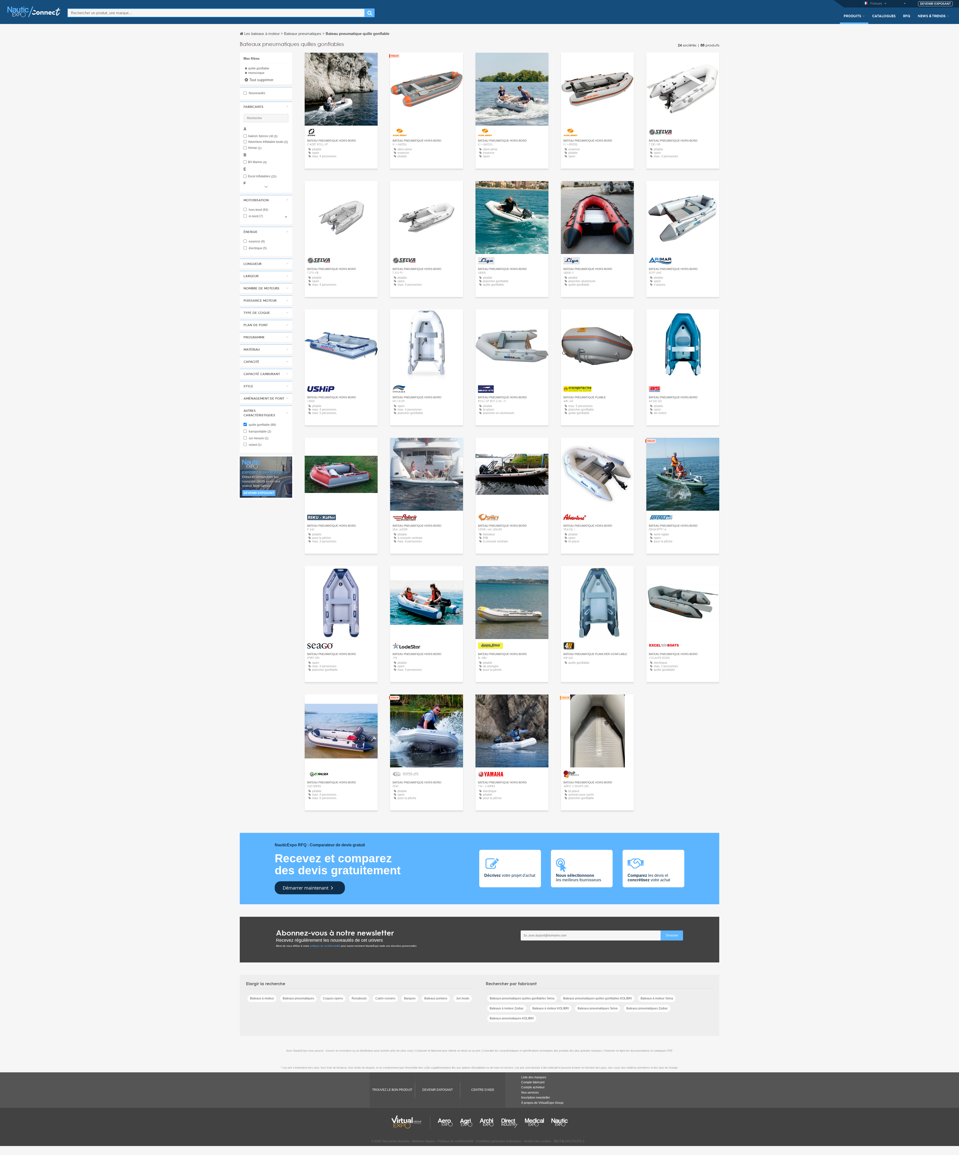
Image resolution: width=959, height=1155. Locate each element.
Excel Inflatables (262, 176)
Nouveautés (256, 93)
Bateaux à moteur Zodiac (507, 1008)
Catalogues (884, 15)
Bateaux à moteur (262, 998)
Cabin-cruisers (385, 998)
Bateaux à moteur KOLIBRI (550, 1008)
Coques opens (333, 998)
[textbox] (216, 12)
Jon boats (462, 998)
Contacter (341, 61)
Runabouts (359, 998)
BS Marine (257, 162)
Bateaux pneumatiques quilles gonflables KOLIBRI (597, 998)
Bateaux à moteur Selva (657, 998)
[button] (265, 106)
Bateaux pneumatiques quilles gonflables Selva (522, 998)
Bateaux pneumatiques (298, 998)
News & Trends (932, 15)
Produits (852, 15)
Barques (410, 998)
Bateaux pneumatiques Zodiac (647, 1008)
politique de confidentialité (325, 945)
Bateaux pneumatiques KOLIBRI (512, 1018)
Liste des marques (533, 1077)
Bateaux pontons (435, 998)
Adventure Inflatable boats (268, 142)
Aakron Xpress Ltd (262, 136)
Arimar (254, 148)
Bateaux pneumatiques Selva (598, 1008)
